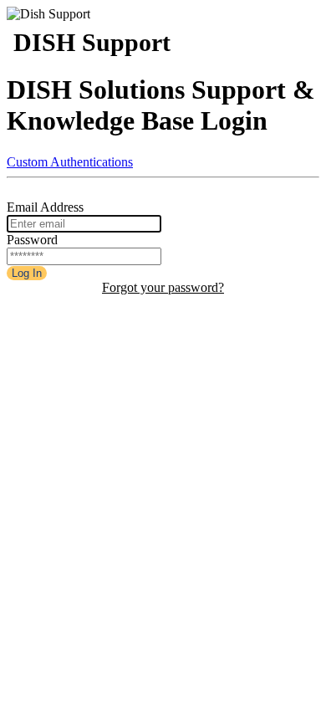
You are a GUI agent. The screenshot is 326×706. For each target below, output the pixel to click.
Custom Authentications (70, 162)
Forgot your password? (163, 287)
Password (32, 240)
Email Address (45, 207)
